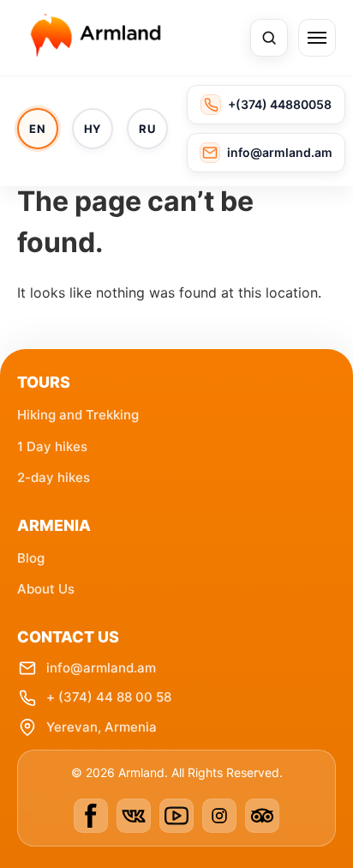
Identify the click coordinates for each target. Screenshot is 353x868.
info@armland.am (101, 668)
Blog (31, 558)
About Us (46, 589)
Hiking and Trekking (78, 415)
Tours (43, 382)
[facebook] (91, 816)
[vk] (134, 816)
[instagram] (219, 816)
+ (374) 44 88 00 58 (108, 697)
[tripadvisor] (262, 816)
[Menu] (317, 38)
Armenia (54, 525)
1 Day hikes (52, 446)
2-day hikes (53, 477)
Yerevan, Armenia (101, 727)
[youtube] (176, 816)
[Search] (269, 38)
